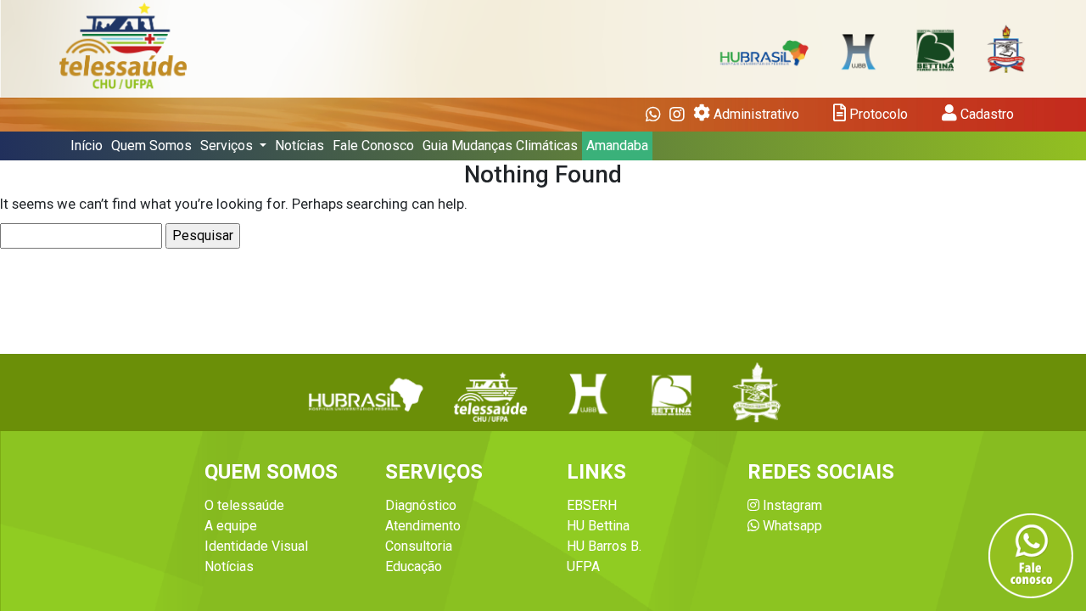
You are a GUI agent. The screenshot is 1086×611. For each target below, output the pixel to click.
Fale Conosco (373, 145)
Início (86, 145)
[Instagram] (677, 115)
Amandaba (617, 145)
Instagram (790, 505)
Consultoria (418, 546)
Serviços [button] (228, 145)
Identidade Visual (256, 546)
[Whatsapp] (653, 115)
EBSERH (592, 505)
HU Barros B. (604, 546)
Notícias (299, 145)
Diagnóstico (420, 505)
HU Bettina (598, 526)
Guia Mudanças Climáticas (500, 145)
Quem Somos (151, 145)
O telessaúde (244, 505)
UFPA (583, 566)
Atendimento (423, 526)
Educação (413, 566)
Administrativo (754, 114)
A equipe (230, 526)
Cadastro (985, 114)
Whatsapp (790, 526)
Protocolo (877, 114)
